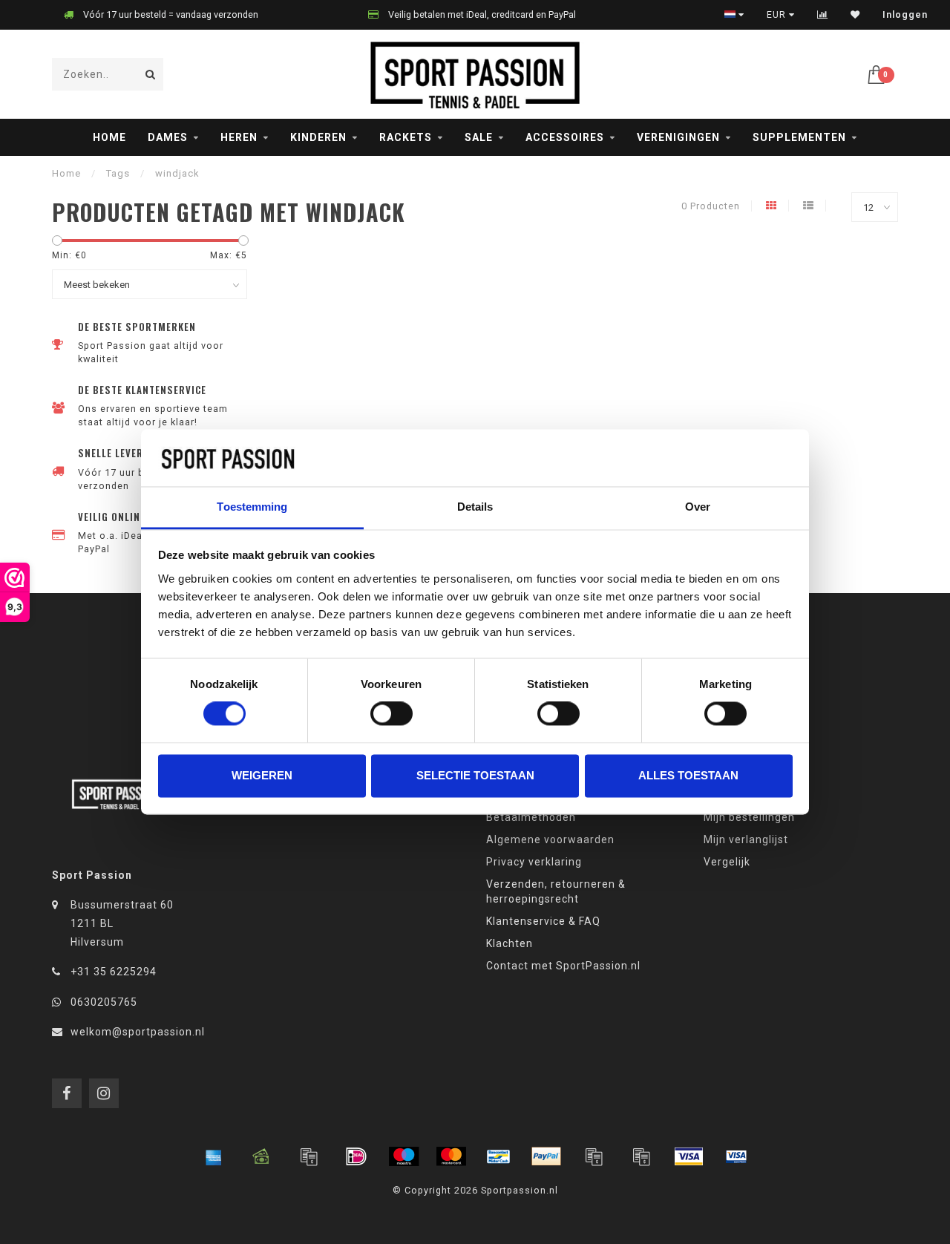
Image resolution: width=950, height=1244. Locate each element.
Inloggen (905, 15)
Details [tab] (475, 506)
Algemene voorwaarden (550, 839)
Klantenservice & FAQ (543, 921)
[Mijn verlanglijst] (855, 15)
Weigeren (262, 775)
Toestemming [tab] (252, 506)
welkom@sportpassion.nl (138, 1032)
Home (109, 137)
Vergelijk (727, 862)
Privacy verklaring (534, 862)
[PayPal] (546, 1156)
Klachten (509, 943)
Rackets (405, 137)
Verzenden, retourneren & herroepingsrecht (556, 891)
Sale (479, 137)
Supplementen (799, 137)
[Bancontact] (498, 1156)
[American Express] (213, 1156)
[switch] (391, 714)
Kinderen (318, 137)
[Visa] (688, 1156)
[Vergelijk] (822, 15)
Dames (168, 137)
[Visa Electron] (736, 1156)
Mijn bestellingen (749, 817)
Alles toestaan (688, 775)
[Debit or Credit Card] (308, 1156)
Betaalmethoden (531, 817)
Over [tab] (697, 506)
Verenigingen (678, 137)
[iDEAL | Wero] (356, 1156)
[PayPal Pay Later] (641, 1156)
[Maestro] (403, 1156)
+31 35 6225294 (114, 972)
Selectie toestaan (475, 775)
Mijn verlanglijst (746, 839)
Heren (239, 137)
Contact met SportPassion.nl (563, 966)
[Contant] (261, 1156)
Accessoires (564, 137)
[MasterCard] (451, 1156)
